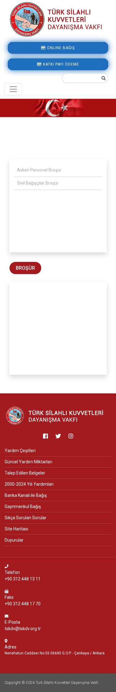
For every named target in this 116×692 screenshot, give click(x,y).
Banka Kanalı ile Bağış (26, 495)
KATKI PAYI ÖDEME (60, 64)
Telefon (12, 572)
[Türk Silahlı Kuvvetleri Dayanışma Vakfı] (55, 415)
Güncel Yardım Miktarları (28, 461)
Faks (9, 597)
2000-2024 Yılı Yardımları (29, 484)
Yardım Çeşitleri (20, 450)
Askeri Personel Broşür (39, 169)
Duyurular (14, 540)
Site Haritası (16, 528)
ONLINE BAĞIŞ (60, 48)
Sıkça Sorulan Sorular (25, 517)
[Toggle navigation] (13, 89)
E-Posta (12, 622)
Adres (10, 646)
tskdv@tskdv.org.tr (23, 628)
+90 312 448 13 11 (23, 578)
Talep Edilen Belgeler (25, 472)
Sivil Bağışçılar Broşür (37, 183)
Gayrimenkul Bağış (23, 506)
